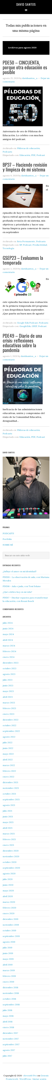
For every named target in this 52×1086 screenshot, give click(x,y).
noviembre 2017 (11, 1038)
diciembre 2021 (10, 782)
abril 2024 (8, 640)
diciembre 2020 (11, 850)
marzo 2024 (9, 645)
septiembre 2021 (11, 799)
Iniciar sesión (39, 1079)
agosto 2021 (9, 805)
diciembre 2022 (10, 719)
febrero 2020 (9, 907)
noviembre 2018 (11, 993)
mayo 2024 (8, 634)
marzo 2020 (9, 902)
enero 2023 (8, 714)
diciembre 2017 (10, 1033)
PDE (33, 155)
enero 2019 (8, 981)
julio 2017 (7, 1055)
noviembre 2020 (11, 856)
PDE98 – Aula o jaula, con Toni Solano (22, 586)
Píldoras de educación (28, 148)
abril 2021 (7, 828)
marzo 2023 (9, 702)
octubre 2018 (9, 998)
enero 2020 (8, 913)
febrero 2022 (9, 771)
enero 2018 (8, 1027)
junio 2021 (8, 816)
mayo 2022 (8, 754)
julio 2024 (8, 622)
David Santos (26, 4)
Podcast (41, 155)
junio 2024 (8, 628)
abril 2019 (8, 964)
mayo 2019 (8, 959)
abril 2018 (7, 1021)
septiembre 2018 (11, 1004)
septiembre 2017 (11, 1044)
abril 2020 (8, 896)
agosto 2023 (9, 674)
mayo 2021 (8, 822)
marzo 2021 (9, 833)
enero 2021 (8, 845)
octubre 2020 (9, 862)
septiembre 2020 (11, 867)
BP (20, 245)
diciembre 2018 (10, 987)
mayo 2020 (8, 890)
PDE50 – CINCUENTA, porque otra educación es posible (25, 67)
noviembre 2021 (11, 788)
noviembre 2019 (11, 924)
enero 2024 (8, 657)
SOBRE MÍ (8, 544)
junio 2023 (8, 685)
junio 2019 (8, 953)
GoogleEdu (25, 326)
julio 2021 (7, 810)
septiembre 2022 (11, 731)
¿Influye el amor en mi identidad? (20, 571)
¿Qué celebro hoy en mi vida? (17, 592)
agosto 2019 (9, 942)
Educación (24, 155)
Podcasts (7, 151)
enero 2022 (8, 776)
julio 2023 (7, 679)
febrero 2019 (9, 976)
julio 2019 (7, 947)
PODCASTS (8, 533)
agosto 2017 (9, 1050)
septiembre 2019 (11, 936)
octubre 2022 (9, 725)
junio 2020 (8, 885)
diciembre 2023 (10, 662)
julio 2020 (8, 879)
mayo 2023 (8, 691)
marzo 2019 (9, 970)
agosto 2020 (9, 873)
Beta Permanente (26, 241)
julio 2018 (7, 1010)
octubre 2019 (9, 930)
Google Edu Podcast (27, 322)
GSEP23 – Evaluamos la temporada (23, 260)
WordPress (25, 1079)
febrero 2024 (9, 651)
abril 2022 (8, 759)
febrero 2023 (9, 708)
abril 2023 (8, 697)
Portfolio (7, 539)
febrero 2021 (9, 839)
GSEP (34, 326)
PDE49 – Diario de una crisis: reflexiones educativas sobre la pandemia (22, 342)
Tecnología (8, 248)
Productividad (40, 245)
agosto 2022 (9, 736)
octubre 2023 (9, 668)
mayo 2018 (8, 1016)
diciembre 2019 (10, 919)
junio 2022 (8, 748)
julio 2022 (7, 742)
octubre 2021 (9, 793)
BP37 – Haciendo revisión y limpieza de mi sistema (25, 167)
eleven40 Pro (30, 1075)
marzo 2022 (9, 765)
